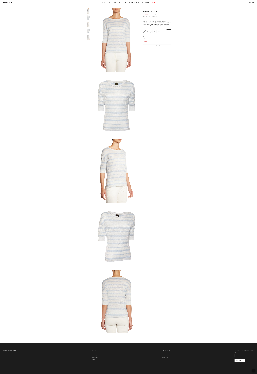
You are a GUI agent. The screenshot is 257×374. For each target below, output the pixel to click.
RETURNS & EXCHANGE (166, 353)
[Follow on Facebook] (4, 365)
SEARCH (94, 350)
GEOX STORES (95, 357)
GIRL (115, 2)
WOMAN (104, 2)
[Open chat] (253, 370)
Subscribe (239, 360)
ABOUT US (94, 353)
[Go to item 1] (88, 11)
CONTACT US (95, 355)
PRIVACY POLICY (164, 355)
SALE (153, 2)
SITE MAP (94, 359)
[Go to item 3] (88, 24)
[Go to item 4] (88, 30)
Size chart (169, 29)
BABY (125, 2)
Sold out (157, 45)
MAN (110, 2)
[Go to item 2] (88, 17)
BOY (120, 2)
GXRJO (144, 9)
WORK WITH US (164, 357)
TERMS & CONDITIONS (166, 350)
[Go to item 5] (88, 37)
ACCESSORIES (145, 2)
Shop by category (134, 2)
